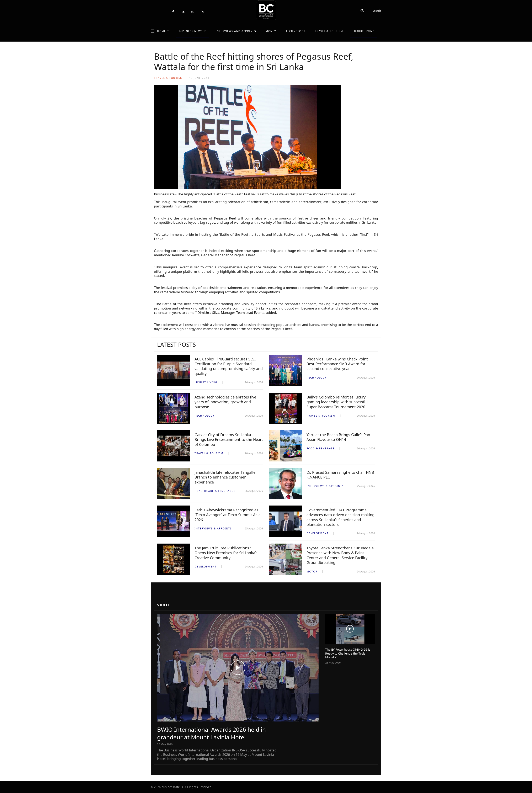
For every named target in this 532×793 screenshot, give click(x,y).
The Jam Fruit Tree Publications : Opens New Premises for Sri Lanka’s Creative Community (226, 552)
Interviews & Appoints (325, 486)
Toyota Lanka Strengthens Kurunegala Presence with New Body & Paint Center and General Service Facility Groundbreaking (340, 555)
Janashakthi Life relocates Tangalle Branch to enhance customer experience (225, 477)
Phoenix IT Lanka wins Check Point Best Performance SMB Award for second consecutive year (337, 363)
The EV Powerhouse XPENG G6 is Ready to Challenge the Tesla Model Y (347, 653)
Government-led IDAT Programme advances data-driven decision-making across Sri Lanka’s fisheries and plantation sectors (340, 517)
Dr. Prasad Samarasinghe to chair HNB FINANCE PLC (340, 475)
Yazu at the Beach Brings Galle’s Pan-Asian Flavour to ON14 (339, 437)
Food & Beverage (320, 448)
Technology (295, 31)
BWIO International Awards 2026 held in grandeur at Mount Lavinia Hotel (211, 733)
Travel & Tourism (329, 31)
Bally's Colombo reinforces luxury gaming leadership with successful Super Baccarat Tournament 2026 (337, 402)
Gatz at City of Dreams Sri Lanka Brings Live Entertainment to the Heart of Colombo (229, 439)
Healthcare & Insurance (215, 491)
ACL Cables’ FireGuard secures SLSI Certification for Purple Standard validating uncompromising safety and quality (229, 366)
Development (317, 533)
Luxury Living (364, 31)
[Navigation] (152, 31)
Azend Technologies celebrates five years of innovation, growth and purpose (225, 402)
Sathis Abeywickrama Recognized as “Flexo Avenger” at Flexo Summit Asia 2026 (228, 514)
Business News (191, 31)
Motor (312, 571)
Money (271, 31)
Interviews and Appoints (236, 31)
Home (161, 31)
